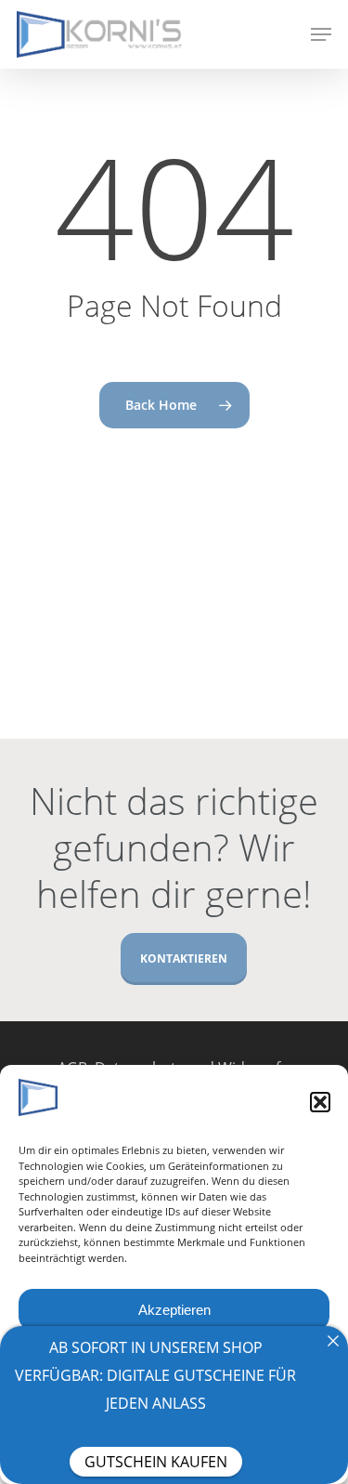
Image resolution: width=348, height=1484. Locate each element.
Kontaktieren (183, 958)
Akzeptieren (174, 1310)
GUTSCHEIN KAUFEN (155, 1461)
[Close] (333, 1341)
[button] (320, 1102)
